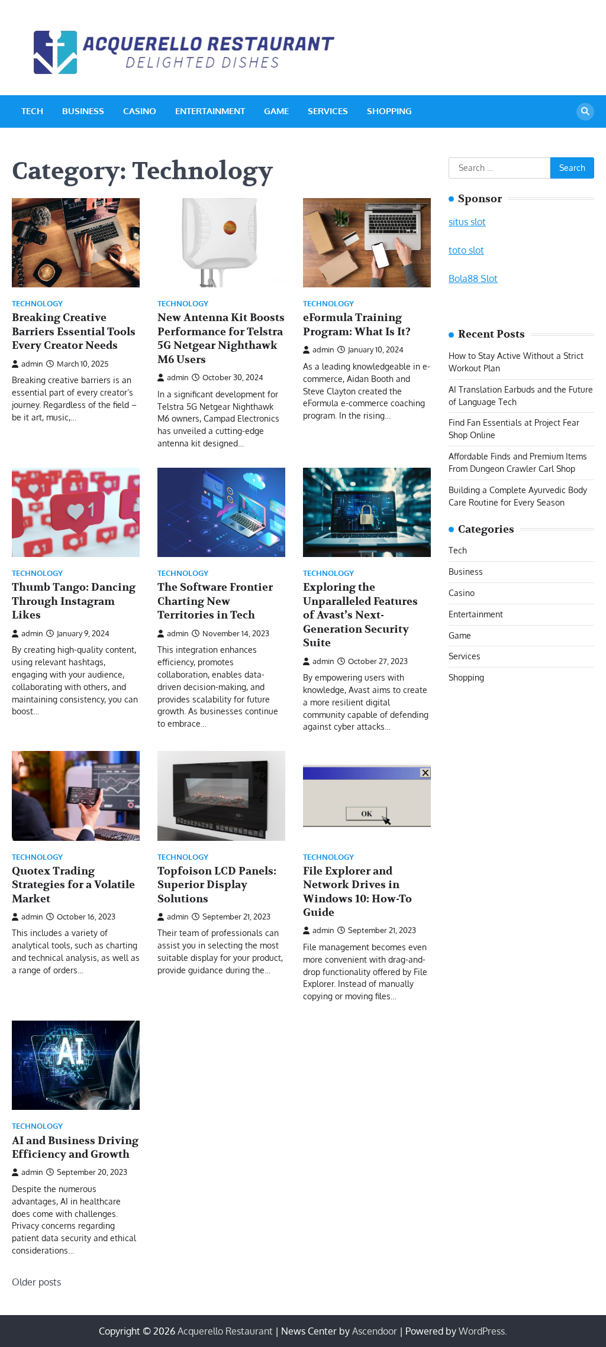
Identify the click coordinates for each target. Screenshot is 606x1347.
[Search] (585, 112)
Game (276, 110)
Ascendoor (374, 1331)
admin (32, 363)
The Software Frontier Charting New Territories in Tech (215, 601)
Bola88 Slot (473, 278)
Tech (32, 110)
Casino (139, 110)
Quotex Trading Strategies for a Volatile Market (73, 885)
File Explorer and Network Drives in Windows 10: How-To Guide (357, 891)
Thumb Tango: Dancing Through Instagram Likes (74, 601)
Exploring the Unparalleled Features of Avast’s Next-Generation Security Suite (360, 615)
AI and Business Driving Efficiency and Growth (75, 1147)
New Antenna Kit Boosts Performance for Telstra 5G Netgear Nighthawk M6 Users (221, 338)
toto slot (466, 250)
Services (328, 110)
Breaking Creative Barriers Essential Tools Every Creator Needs (74, 331)
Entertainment (210, 110)
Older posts (36, 1282)
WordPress (482, 1331)
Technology (37, 303)
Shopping (389, 110)
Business (83, 110)
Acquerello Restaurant (225, 1331)
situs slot (467, 222)
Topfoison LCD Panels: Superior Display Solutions (216, 885)
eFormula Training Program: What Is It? (357, 324)
